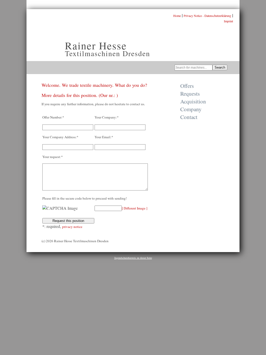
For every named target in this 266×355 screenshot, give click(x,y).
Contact (188, 117)
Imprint (228, 21)
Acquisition (193, 101)
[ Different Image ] (134, 208)
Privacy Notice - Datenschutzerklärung (207, 16)
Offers (187, 85)
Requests (190, 93)
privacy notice (72, 226)
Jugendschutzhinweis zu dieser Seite (133, 258)
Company (191, 109)
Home (177, 16)
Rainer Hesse (96, 45)
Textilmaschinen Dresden (107, 53)
